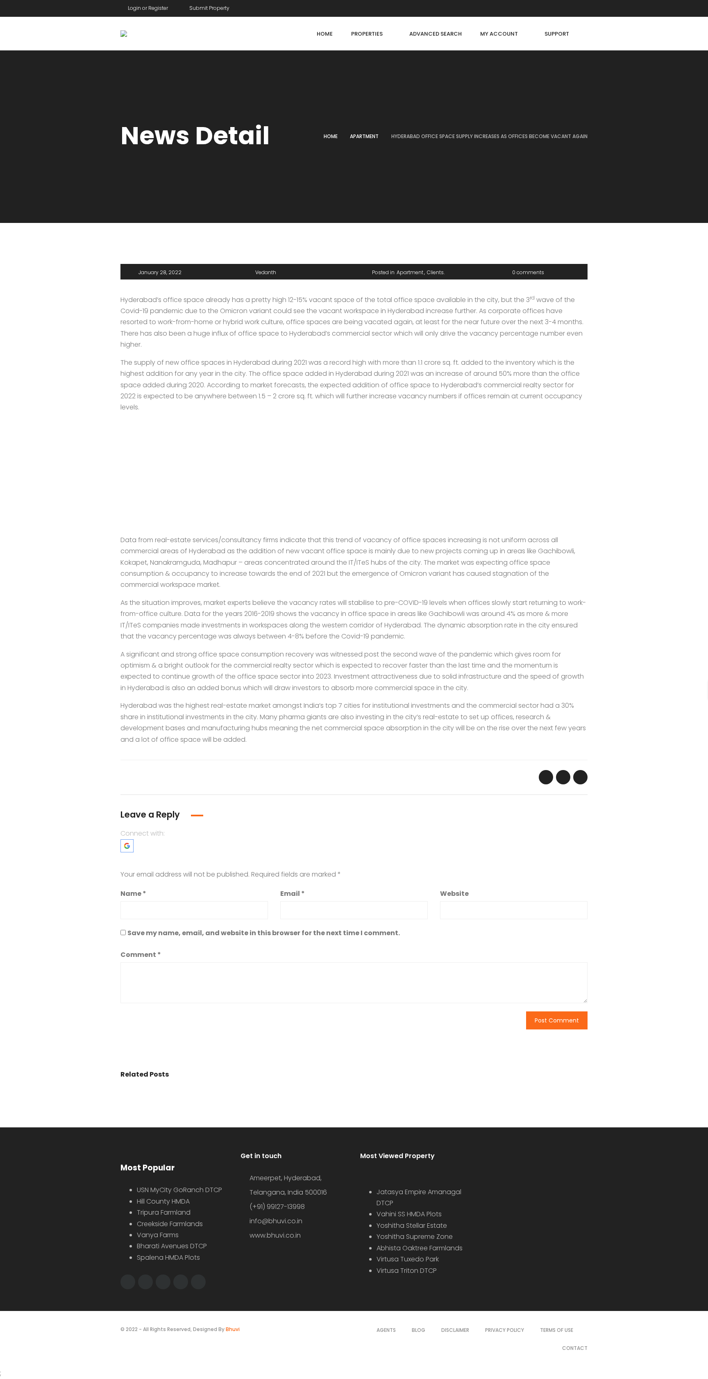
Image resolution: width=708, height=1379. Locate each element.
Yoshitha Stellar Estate (412, 1225)
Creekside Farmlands (170, 1224)
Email (292, 893)
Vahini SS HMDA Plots (409, 1214)
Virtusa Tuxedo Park (408, 1259)
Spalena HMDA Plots (168, 1257)
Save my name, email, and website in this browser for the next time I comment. (263, 933)
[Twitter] (570, 6)
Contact (575, 1348)
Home (331, 136)
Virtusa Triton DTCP (407, 1270)
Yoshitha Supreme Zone (415, 1236)
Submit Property (208, 8)
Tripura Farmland (164, 1212)
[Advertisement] (354, 477)
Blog (418, 1330)
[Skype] (180, 1281)
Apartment (364, 136)
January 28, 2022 (160, 272)
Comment (140, 954)
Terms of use (556, 1330)
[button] (127, 845)
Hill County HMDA (163, 1201)
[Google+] (585, 6)
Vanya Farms (158, 1235)
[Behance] (163, 1281)
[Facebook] (554, 6)
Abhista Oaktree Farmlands (420, 1248)
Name (133, 893)
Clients (435, 272)
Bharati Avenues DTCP (172, 1246)
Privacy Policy (504, 1330)
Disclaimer (455, 1330)
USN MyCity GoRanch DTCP (179, 1190)
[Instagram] (198, 1281)
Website (454, 893)
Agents (386, 1330)
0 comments (528, 272)
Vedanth (265, 272)
